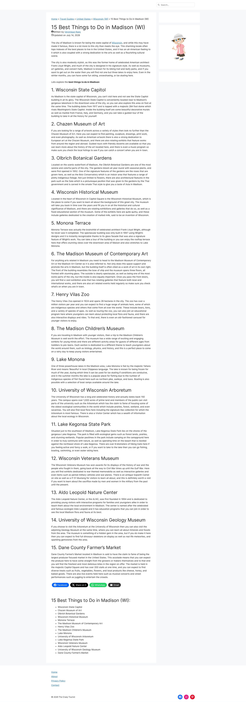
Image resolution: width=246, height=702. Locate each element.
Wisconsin (117, 43)
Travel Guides (67, 19)
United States (83, 19)
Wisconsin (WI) (100, 19)
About (54, 676)
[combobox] (176, 5)
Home (54, 19)
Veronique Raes (73, 32)
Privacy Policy (58, 681)
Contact (55, 685)
